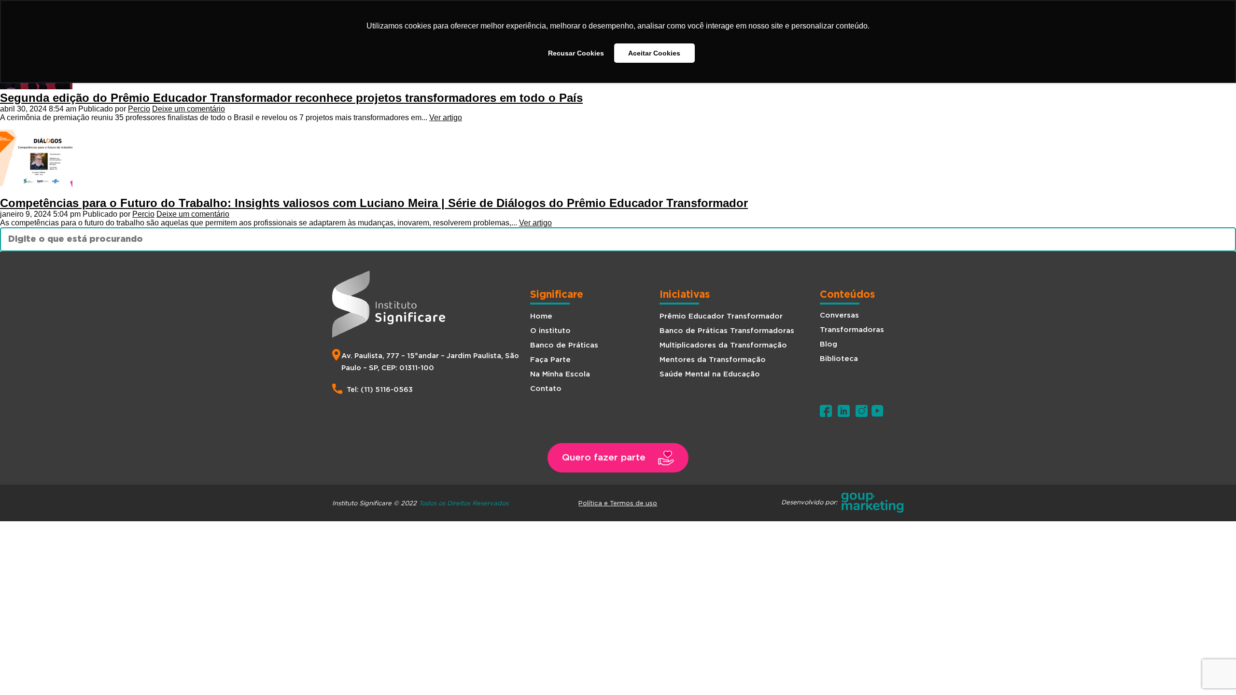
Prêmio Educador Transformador (721, 316)
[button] (618, 458)
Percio (139, 109)
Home (541, 316)
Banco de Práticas (564, 345)
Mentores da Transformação (713, 359)
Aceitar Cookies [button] (654, 53)
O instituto (550, 330)
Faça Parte (550, 359)
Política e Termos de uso (617, 503)
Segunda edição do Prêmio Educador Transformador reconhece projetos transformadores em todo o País (291, 97)
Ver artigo (445, 117)
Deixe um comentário (188, 109)
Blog (828, 344)
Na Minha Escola (560, 374)
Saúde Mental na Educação (710, 374)
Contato (546, 388)
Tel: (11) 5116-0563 (380, 389)
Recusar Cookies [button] (576, 53)
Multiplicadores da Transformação (723, 345)
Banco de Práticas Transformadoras (727, 330)
